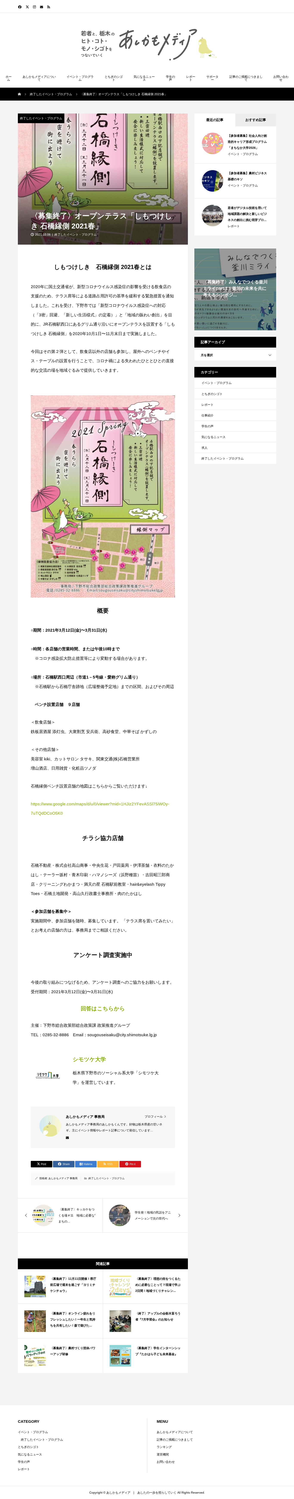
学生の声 (170, 78)
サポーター (212, 78)
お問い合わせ (280, 78)
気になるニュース (144, 78)
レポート (190, 78)
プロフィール (154, 1116)
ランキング (164, 1447)
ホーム (9, 78)
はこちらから (103, 1008)
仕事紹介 (207, 415)
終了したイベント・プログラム (41, 118)
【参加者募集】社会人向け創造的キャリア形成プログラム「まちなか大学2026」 (247, 141)
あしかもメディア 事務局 (62, 1178)
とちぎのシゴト (114, 78)
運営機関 (163, 1454)
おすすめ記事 (255, 120)
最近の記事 (214, 120)
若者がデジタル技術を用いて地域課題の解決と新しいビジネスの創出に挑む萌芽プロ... (247, 214)
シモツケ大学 (89, 1059)
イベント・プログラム (80, 78)
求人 (204, 447)
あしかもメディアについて (39, 78)
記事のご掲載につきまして (246, 78)
